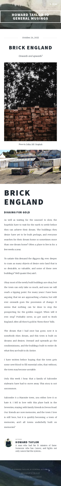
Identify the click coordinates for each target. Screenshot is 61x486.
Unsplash (38, 144)
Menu (54, 4)
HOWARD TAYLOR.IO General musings (30, 16)
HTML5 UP (35, 473)
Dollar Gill (30, 144)
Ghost (38, 477)
